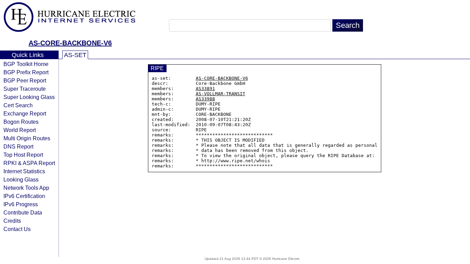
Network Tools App (26, 188)
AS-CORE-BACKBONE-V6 (70, 43)
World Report (19, 130)
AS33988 (205, 98)
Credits (12, 221)
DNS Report (18, 146)
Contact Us (17, 229)
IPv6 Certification (24, 196)
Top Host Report (23, 155)
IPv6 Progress (20, 204)
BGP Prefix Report (26, 72)
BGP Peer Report (24, 80)
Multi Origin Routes (26, 138)
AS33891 (205, 88)
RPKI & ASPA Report (29, 163)
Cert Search (18, 105)
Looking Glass (21, 179)
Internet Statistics (24, 171)
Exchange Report (24, 113)
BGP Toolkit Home (26, 64)
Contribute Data (22, 212)
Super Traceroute (24, 89)
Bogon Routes (21, 122)
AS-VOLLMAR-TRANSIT (220, 93)
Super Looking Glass (29, 97)
